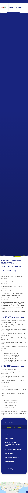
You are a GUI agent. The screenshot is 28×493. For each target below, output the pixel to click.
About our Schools (6, 262)
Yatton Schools (5, 260)
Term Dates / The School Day (9, 263)
